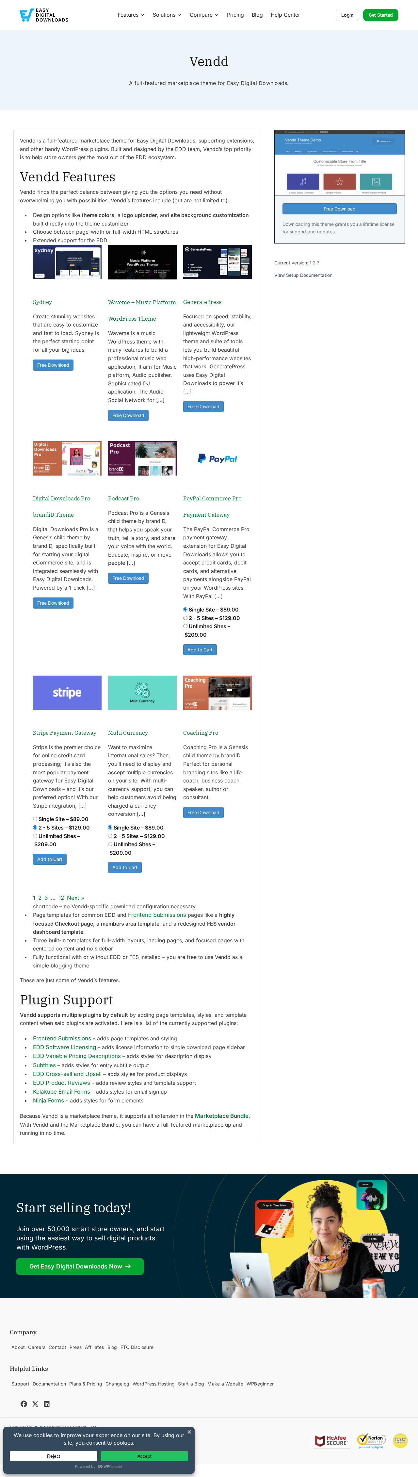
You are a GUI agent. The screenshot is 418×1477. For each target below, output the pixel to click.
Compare (201, 14)
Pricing (235, 14)
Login (347, 15)
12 (61, 898)
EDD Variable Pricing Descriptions (77, 1056)
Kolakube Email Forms (61, 1091)
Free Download (53, 365)
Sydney (42, 302)
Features (128, 14)
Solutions (164, 14)
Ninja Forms (48, 1100)
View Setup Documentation (303, 275)
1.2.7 (314, 262)
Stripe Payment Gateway (64, 732)
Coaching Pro (200, 732)
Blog (257, 14)
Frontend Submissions (157, 915)
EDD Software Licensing (64, 1047)
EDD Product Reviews (61, 1083)
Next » (75, 898)
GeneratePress (202, 302)
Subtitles (44, 1065)
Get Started (381, 15)
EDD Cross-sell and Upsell (67, 1074)
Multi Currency (128, 732)
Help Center (285, 14)
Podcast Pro (123, 498)
